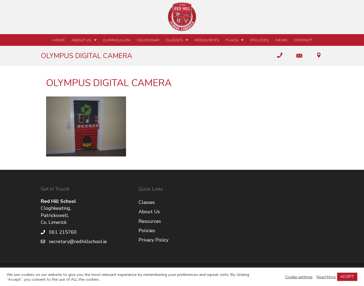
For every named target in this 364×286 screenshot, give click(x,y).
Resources (150, 221)
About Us (149, 211)
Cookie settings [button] (299, 277)
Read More (326, 277)
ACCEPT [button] (347, 276)
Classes (147, 202)
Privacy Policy (153, 240)
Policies (147, 230)
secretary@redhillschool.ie (78, 241)
